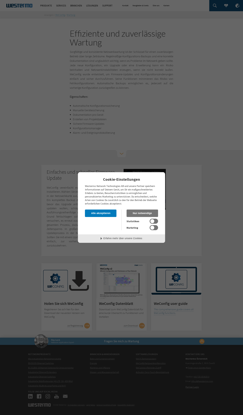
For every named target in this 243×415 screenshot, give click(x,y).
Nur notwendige (142, 213)
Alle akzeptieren (100, 213)
